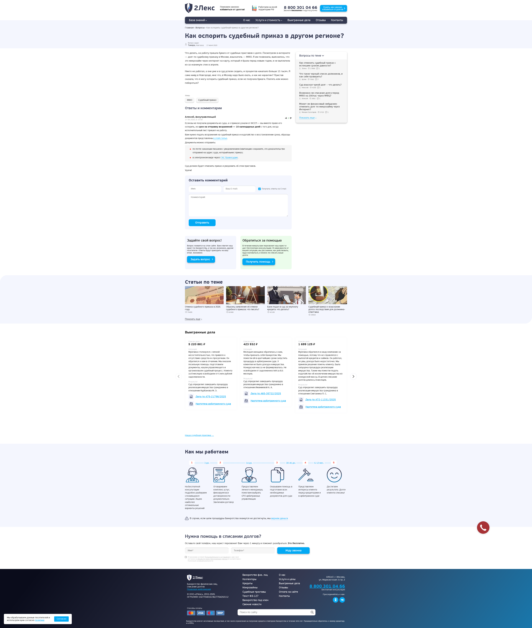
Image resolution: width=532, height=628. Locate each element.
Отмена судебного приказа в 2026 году (202, 308)
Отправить (202, 222)
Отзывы (321, 20)
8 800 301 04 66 (300, 7)
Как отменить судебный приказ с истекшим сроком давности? (317, 64)
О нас (246, 20)
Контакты (337, 20)
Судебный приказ (207, 100)
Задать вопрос (200, 259)
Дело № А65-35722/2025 (266, 393)
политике (39, 620)
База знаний (197, 20)
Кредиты (247, 583)
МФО (189, 100)
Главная (189, 27)
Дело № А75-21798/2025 (211, 396)
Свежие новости (251, 604)
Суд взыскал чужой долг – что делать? (320, 84)
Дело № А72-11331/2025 (320, 399)
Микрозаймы (250, 587)
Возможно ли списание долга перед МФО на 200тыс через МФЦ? (319, 94)
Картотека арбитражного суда (213, 403)
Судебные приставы (254, 591)
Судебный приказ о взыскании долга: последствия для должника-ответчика (326, 309)
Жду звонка (293, 550)
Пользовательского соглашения (217, 557)
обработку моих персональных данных (212, 559)
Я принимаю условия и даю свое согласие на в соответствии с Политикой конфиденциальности (214, 559)
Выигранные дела (289, 583)
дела (298, 20)
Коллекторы (249, 579)
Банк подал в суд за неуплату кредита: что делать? (282, 308)
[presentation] (178, 376)
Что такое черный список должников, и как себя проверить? (321, 75)
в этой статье (220, 138)
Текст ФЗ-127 (250, 596)
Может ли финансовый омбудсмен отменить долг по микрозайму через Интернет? (319, 107)
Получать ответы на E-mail (274, 189)
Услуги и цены (287, 579)
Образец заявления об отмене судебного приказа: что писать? (242, 308)
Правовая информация (199, 589)
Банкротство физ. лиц (255, 575)
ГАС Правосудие (229, 157)
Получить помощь (258, 261)
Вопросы (199, 27)
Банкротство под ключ (255, 600)
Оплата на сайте (288, 591)
